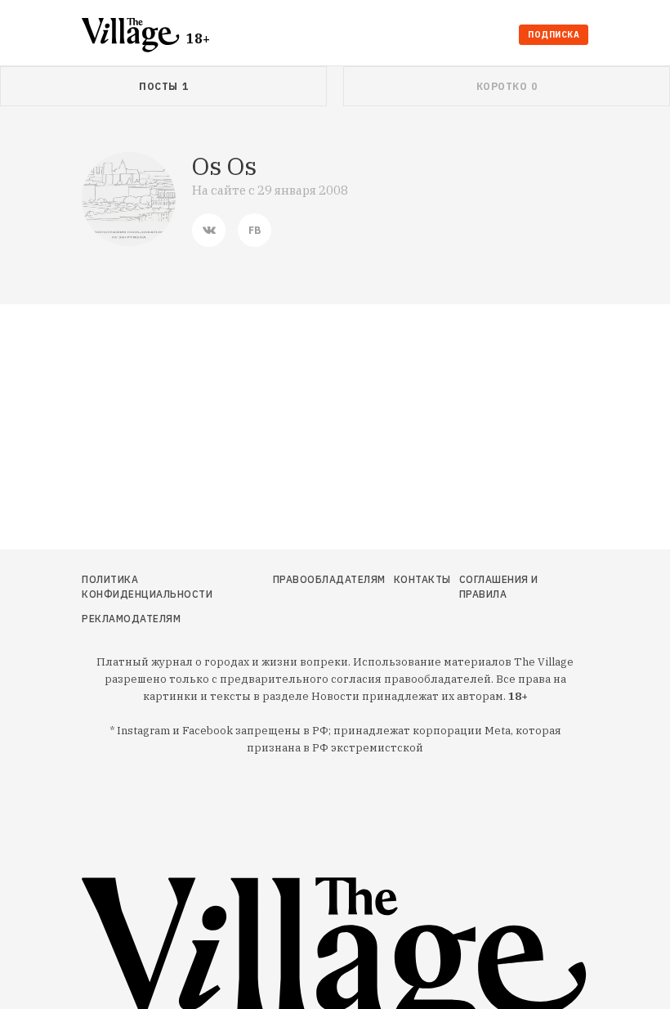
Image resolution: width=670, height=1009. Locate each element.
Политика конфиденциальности (147, 586)
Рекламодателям (131, 618)
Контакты (422, 579)
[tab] (163, 86)
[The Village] (134, 36)
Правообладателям (329, 579)
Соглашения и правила (498, 586)
